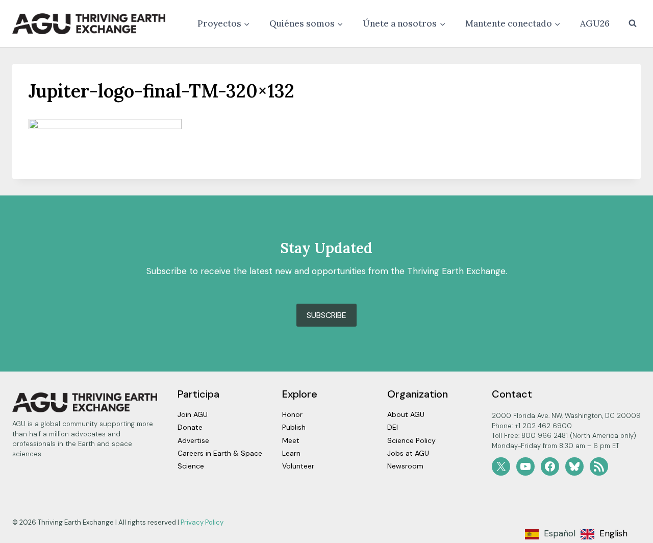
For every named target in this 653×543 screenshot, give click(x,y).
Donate (190, 427)
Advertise (193, 440)
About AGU (405, 414)
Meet (290, 440)
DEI (392, 427)
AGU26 (595, 23)
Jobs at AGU (408, 453)
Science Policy (411, 440)
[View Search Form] (632, 23)
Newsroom (405, 466)
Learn (291, 453)
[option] (604, 534)
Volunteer (298, 466)
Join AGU (193, 414)
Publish (294, 427)
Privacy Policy (202, 522)
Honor (292, 414)
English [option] (613, 533)
